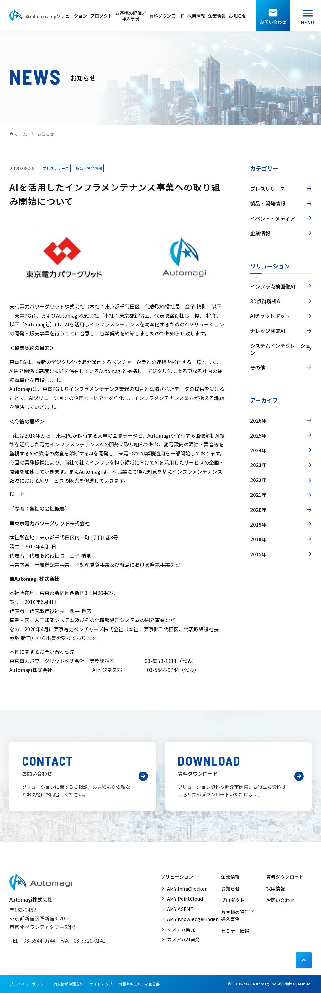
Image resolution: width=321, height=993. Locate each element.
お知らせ (237, 15)
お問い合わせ (280, 900)
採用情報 (196, 15)
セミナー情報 (235, 931)
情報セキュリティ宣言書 (139, 983)
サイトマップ (101, 983)
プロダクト (101, 15)
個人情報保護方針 (68, 983)
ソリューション (71, 15)
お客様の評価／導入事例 (130, 15)
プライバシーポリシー (28, 983)
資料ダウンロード (166, 15)
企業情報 (217, 15)
